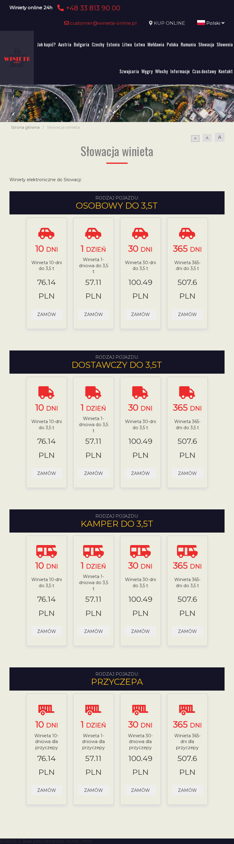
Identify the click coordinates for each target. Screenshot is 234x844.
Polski (213, 23)
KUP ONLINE (169, 23)
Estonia (113, 44)
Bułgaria (81, 44)
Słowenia (225, 44)
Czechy (98, 44)
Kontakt (225, 71)
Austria (64, 44)
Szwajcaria (129, 71)
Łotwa (139, 44)
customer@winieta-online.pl (103, 23)
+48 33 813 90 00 (92, 8)
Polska (172, 44)
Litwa (127, 44)
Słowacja (206, 44)
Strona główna (25, 127)
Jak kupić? (46, 44)
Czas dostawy (204, 71)
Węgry (147, 71)
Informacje (180, 71)
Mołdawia (155, 44)
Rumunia (188, 44)
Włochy (161, 71)
